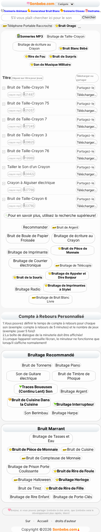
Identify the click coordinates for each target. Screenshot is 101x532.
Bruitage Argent (74, 391)
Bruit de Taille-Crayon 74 (28, 87)
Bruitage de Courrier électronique (30, 262)
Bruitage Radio (27, 289)
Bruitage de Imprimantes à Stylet (66, 287)
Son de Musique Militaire (52, 64)
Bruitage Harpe (65, 413)
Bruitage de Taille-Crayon (65, 36)
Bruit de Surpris (64, 56)
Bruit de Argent (67, 227)
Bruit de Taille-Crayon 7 (27, 119)
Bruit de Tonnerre (36, 365)
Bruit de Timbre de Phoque (74, 376)
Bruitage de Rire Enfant (29, 496)
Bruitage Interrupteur (75, 404)
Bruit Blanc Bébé (75, 48)
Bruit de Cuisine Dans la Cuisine (31, 402)
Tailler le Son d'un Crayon (28, 166)
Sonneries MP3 (31, 36)
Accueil (42, 521)
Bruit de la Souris (29, 277)
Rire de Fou (36, 56)
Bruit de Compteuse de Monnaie (53, 458)
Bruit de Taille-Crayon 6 (27, 198)
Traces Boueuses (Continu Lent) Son (36, 389)
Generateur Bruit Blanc (45, 11)
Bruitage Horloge (74, 479)
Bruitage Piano (67, 365)
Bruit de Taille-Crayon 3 (27, 135)
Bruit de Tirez (29, 488)
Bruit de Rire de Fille (66, 488)
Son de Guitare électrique (28, 376)
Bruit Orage (67, 26)
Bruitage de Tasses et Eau (51, 438)
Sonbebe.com (42, 3)
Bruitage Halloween (34, 479)
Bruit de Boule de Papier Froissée (27, 237)
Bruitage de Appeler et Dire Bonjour (69, 275)
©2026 (49, 529)
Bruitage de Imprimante (28, 252)
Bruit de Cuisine (80, 449)
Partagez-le (85, 88)
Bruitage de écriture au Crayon (34, 46)
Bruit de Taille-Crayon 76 (28, 151)
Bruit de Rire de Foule (75, 471)
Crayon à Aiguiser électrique (31, 182)
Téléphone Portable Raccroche (29, 26)
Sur (27, 521)
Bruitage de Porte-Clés (72, 496)
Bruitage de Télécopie (75, 265)
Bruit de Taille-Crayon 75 (28, 103)
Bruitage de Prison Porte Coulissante (28, 468)
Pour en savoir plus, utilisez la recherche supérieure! (52, 215)
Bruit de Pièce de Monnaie (74, 250)
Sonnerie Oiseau (73, 11)
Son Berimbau (36, 413)
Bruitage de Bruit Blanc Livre (52, 299)
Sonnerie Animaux (15, 11)
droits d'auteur (65, 521)
